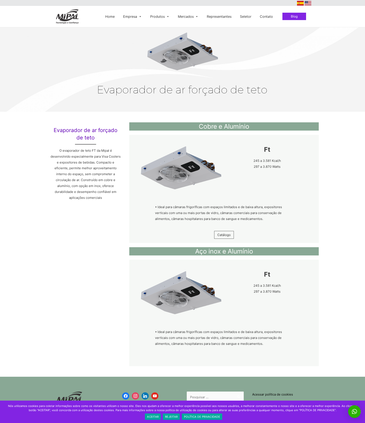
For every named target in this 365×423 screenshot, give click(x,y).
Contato (266, 16)
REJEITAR (171, 416)
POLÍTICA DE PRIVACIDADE (202, 416)
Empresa (130, 16)
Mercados (186, 16)
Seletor (245, 16)
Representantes (219, 16)
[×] (354, 411)
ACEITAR (153, 416)
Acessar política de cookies (272, 394)
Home (110, 16)
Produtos (157, 16)
